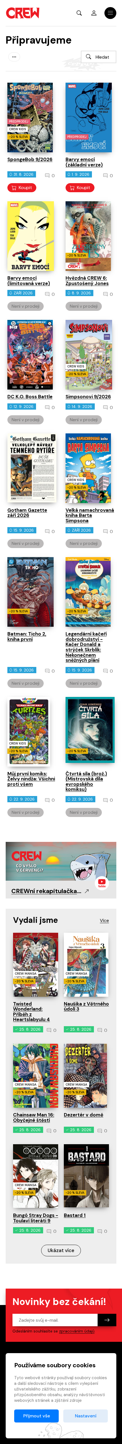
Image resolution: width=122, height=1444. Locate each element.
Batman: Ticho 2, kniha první (26, 636)
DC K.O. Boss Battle (29, 396)
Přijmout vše (36, 1416)
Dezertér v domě (83, 1115)
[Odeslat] (107, 1320)
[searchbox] (98, 57)
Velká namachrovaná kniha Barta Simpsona (90, 515)
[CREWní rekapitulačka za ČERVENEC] (61, 861)
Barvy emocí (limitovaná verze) (28, 280)
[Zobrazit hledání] (79, 13)
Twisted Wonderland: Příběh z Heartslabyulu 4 (31, 1012)
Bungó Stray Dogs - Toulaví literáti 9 (35, 1218)
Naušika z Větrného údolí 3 (86, 1006)
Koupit (25, 188)
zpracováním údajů (76, 1331)
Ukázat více (61, 1250)
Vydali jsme (35, 920)
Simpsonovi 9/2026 (88, 396)
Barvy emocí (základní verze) (84, 162)
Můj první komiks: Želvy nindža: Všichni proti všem (31, 779)
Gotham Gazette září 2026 (27, 513)
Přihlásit (94, 13)
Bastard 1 (75, 1215)
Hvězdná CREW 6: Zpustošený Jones (87, 280)
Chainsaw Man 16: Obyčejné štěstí (33, 1117)
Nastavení (85, 1416)
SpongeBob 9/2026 (29, 159)
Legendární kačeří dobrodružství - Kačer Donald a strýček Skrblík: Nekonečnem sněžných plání (86, 647)
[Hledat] (88, 56)
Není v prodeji (25, 306)
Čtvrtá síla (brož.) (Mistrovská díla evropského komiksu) (86, 782)
